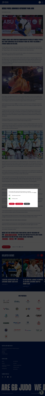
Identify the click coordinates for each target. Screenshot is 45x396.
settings (35, 192)
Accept (12, 203)
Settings (26, 203)
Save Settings (19, 203)
